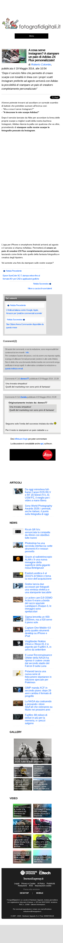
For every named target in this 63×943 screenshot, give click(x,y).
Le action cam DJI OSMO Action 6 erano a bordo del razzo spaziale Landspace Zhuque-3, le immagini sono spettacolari (38, 604)
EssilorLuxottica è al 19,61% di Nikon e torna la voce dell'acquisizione (38, 576)
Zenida (23, 397)
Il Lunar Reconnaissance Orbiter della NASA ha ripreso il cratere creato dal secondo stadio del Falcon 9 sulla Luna (38, 660)
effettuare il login (21, 439)
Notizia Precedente (14, 271)
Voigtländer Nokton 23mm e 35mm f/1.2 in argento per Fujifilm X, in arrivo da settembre (38, 645)
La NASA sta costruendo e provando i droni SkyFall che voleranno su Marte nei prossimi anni (38, 705)
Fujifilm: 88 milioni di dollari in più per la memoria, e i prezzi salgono (36, 719)
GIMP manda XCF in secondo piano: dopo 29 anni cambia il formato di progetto (38, 691)
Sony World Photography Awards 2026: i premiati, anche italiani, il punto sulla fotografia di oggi (38, 510)
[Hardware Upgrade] (29, 875)
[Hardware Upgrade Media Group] (33, 881)
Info (27, 352)
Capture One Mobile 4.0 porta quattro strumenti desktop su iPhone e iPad (38, 631)
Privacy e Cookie (28, 884)
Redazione (22, 886)
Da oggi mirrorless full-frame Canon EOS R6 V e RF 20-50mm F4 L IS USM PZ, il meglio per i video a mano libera (38, 495)
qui (41, 443)
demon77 (24, 378)
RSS (31, 886)
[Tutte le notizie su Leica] (33, 460)
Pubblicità (51, 884)
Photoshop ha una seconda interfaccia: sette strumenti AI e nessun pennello (38, 547)
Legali (16, 884)
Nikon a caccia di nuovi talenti (40, 288)
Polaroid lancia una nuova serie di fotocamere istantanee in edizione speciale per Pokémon (38, 677)
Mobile (39, 893)
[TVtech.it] (45, 875)
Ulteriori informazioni (38, 904)
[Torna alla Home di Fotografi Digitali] (31, 29)
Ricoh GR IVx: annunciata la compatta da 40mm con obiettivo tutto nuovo (37, 533)
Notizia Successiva (41, 283)
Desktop (24, 893)
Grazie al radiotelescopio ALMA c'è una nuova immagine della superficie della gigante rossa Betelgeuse (38, 562)
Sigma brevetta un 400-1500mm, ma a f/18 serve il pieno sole (38, 620)
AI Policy (41, 884)
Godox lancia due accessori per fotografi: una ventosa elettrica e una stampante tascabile (38, 588)
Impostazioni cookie (43, 886)
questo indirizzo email (14, 368)
